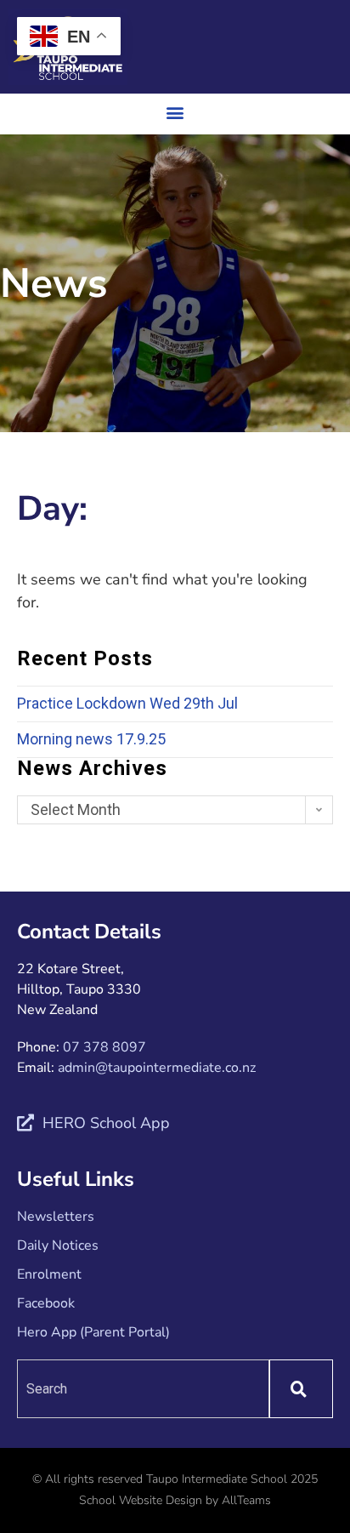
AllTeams (246, 1500)
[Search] (301, 1388)
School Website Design (140, 1500)
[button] (175, 112)
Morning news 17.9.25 (91, 739)
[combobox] (143, 1388)
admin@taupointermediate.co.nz (157, 1067)
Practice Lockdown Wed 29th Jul (127, 703)
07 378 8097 (104, 1047)
